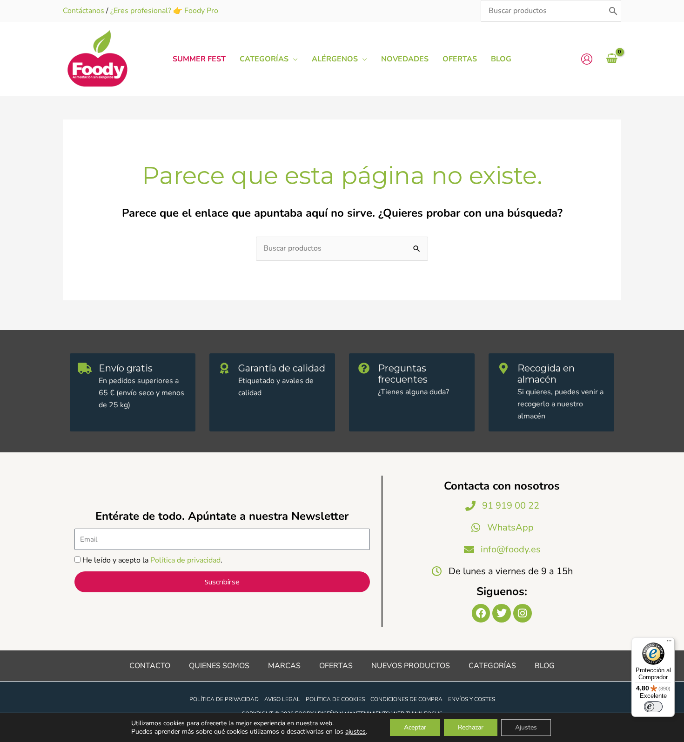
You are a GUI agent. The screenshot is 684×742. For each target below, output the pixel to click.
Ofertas (336, 666)
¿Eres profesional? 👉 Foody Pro (164, 11)
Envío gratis (126, 368)
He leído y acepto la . (152, 560)
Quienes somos (219, 666)
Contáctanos (83, 11)
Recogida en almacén (546, 374)
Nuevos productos (410, 666)
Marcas (284, 666)
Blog (545, 666)
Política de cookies (335, 699)
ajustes (355, 732)
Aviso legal (282, 699)
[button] (293, 59)
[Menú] (669, 643)
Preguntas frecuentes (403, 374)
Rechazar (470, 727)
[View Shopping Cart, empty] (611, 59)
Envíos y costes (471, 699)
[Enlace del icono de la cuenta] (587, 59)
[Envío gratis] (84, 368)
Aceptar (415, 727)
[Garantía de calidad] (224, 368)
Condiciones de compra (406, 699)
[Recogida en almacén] (503, 368)
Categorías (492, 666)
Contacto (149, 666)
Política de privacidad (185, 560)
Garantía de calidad (281, 368)
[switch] (653, 706)
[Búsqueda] (613, 10)
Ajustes (526, 727)
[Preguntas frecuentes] (363, 368)
